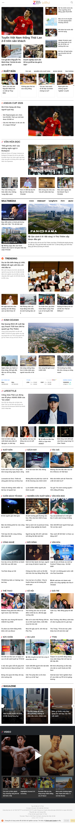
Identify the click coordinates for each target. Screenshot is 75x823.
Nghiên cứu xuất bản (38, 496)
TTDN (54, 637)
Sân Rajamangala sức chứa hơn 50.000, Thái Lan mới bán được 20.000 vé (13, 117)
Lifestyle (10, 391)
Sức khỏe (8, 637)
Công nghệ (8, 542)
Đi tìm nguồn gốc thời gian (10, 516)
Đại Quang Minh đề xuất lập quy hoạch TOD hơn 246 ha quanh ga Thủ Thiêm (13, 326)
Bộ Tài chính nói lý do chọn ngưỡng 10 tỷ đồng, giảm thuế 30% (65, 9)
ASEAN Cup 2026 (13, 103)
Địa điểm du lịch (60, 789)
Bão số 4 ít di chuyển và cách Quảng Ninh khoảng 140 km (65, 20)
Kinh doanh (11, 320)
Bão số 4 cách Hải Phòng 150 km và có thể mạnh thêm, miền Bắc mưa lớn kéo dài (37, 622)
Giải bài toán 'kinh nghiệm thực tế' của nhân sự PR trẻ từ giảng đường (61, 677)
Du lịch (31, 637)
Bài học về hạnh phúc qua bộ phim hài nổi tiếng (65, 53)
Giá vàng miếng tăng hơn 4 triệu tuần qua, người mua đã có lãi (27, 370)
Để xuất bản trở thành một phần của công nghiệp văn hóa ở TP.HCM (61, 583)
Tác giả (55, 450)
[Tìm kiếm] (72, 2)
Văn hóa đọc (12, 142)
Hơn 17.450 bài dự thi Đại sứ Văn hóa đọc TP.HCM (27, 192)
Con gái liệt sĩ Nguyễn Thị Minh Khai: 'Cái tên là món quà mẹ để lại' (11, 62)
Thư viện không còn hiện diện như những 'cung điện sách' (8, 192)
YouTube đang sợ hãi (8, 571)
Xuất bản (9, 71)
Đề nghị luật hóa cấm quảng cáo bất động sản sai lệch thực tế (8, 309)
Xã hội (30, 591)
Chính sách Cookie (51, 820)
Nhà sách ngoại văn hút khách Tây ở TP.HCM (64, 192)
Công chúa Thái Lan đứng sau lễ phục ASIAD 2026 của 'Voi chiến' (13, 397)
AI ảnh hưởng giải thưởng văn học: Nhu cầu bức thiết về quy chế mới (36, 518)
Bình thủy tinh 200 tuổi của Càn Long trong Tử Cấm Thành (65, 441)
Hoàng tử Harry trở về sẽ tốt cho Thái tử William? (65, 309)
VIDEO (7, 732)
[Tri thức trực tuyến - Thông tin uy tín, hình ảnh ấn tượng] (41, 2)
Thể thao (7, 591)
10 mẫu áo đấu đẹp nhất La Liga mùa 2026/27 (46, 441)
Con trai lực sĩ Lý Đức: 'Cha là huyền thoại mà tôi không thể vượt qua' (36, 582)
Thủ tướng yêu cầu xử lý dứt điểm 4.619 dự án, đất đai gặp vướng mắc (36, 613)
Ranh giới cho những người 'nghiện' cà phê (63, 89)
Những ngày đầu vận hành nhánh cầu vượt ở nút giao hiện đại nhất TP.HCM (13, 248)
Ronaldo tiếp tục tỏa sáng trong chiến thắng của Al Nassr (45, 794)
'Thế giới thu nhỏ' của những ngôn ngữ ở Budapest (10, 148)
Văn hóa (56, 542)
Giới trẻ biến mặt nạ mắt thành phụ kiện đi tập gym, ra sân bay (9, 441)
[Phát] (37, 755)
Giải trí (55, 591)
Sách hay (32, 450)
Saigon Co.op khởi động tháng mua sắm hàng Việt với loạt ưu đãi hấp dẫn (61, 659)
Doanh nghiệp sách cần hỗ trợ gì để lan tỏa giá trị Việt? (32, 62)
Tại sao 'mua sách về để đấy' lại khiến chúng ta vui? (46, 89)
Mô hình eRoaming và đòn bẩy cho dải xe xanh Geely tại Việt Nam (60, 668)
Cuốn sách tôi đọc (12, 496)
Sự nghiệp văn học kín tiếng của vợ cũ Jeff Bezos (28, 441)
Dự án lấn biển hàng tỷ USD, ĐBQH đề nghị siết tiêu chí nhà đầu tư (13, 265)
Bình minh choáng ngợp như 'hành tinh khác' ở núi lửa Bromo (64, 794)
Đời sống (32, 542)
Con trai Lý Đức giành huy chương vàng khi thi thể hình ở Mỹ (11, 794)
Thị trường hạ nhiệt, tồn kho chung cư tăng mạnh (65, 370)
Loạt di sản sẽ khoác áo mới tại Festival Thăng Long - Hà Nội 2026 (61, 564)
